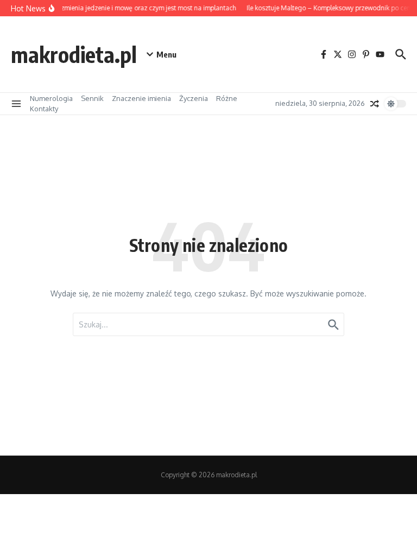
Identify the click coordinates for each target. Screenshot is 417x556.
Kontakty (44, 108)
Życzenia (193, 98)
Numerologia (51, 98)
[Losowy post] (374, 103)
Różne (226, 98)
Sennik (92, 98)
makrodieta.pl (74, 54)
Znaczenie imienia (141, 98)
